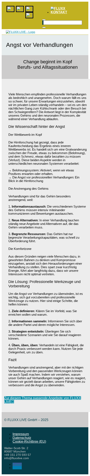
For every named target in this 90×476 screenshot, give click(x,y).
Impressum (21, 434)
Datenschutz (22, 438)
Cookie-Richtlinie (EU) (29, 441)
